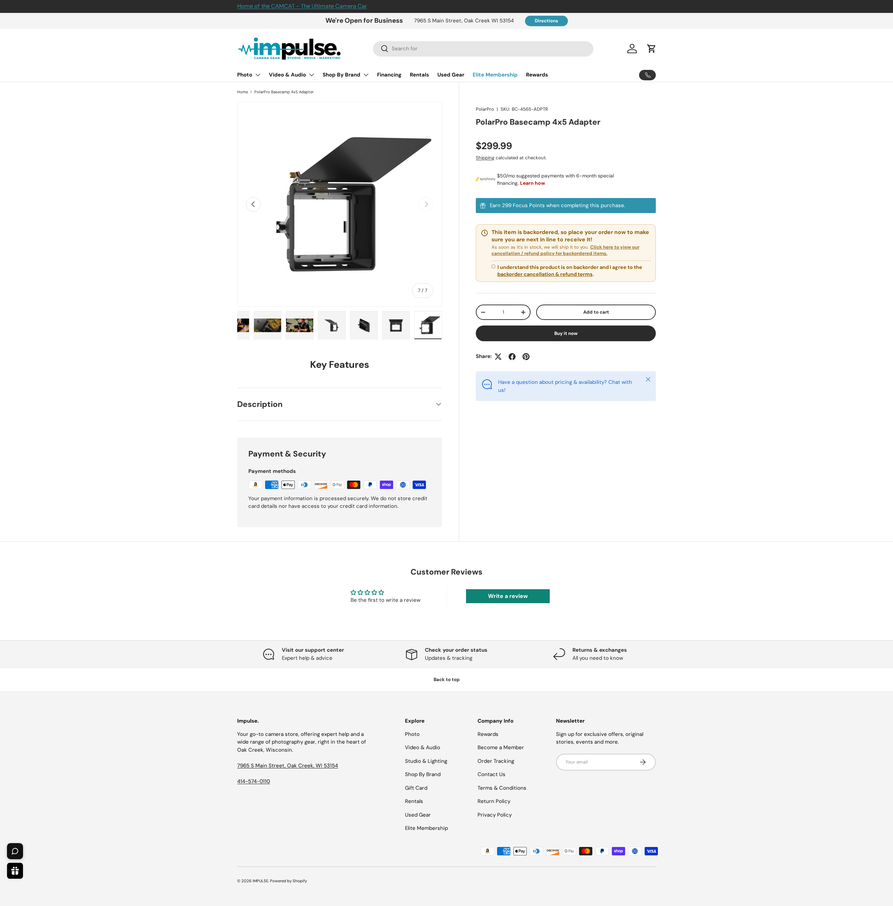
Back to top (447, 679)
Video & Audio (287, 74)
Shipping (485, 158)
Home (242, 91)
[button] (651, 48)
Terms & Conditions (502, 787)
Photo (244, 74)
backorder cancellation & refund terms (545, 274)
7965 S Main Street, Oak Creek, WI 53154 (287, 765)
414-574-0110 (253, 781)
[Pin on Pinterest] (526, 357)
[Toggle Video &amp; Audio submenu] (311, 75)
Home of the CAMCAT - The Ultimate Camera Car (302, 6)
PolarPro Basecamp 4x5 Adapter (284, 91)
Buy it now (566, 333)
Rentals (419, 74)
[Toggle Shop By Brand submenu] (366, 75)
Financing (389, 74)
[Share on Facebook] (512, 357)
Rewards (537, 74)
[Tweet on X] (498, 357)
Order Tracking (496, 761)
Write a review (508, 596)
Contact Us (491, 774)
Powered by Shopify (288, 880)
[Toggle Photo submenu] (258, 75)
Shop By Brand (341, 74)
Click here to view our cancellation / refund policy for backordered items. (565, 250)
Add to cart (596, 312)
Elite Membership (495, 74)
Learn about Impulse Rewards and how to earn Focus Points (566, 205)
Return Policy (494, 801)
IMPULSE (260, 880)
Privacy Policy (495, 814)
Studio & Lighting (426, 761)
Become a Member (501, 747)
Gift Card (416, 787)
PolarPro (485, 109)
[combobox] (483, 48)
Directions (546, 21)
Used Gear (450, 74)
